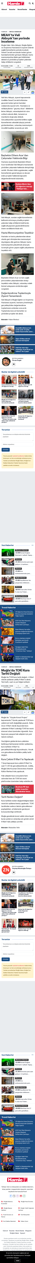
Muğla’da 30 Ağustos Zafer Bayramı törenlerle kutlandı (9, 401)
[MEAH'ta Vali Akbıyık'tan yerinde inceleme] (17, 79)
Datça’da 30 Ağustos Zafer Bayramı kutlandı (25, 417)
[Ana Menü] (2, 3)
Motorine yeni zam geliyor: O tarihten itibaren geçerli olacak (24, 563)
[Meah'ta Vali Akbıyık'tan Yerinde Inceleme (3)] (17, 264)
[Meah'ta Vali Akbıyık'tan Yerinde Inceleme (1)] (17, 142)
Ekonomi (18, 559)
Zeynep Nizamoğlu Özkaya (21, 868)
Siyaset (22, 1233)
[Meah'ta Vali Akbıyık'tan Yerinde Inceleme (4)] (17, 204)
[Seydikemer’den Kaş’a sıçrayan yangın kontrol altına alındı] (25, 394)
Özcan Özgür (16, 360)
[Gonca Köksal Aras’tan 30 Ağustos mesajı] (9, 379)
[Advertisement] (17, 508)
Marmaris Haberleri (22, 550)
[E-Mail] (13, 364)
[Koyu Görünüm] (32, 4)
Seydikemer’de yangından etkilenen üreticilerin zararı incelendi (23, 582)
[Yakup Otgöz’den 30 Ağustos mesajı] (25, 379)
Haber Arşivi (24, 1221)
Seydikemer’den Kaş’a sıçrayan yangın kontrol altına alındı (25, 401)
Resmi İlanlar (22, 9)
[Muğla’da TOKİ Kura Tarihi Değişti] (17, 700)
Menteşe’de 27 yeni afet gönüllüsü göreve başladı (23, 600)
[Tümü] (32, 545)
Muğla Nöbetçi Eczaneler (7, 1202)
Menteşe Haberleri (21, 596)
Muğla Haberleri (15, 31)
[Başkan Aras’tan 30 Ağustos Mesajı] (25, 923)
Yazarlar (12, 9)
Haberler (4, 31)
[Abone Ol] (32, 92)
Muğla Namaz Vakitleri (6, 1209)
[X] (14, 1195)
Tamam (17, 1260)
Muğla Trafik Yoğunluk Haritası (26, 1209)
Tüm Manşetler (25, 1214)
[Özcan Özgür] (6, 361)
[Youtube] (20, 1195)
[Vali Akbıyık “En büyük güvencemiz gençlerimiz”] (9, 923)
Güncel (4, 9)
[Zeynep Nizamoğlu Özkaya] (6, 870)
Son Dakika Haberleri (9, 1221)
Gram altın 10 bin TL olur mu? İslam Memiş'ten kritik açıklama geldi (24, 591)
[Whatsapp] (24, 1195)
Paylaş (5, 92)
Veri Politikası (23, 1258)
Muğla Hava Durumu (27, 1201)
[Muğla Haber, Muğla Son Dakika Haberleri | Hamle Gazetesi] (15, 3)
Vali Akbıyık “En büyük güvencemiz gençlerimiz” (9, 930)
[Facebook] (10, 1195)
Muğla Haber (14, 1233)
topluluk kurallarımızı (18, 456)
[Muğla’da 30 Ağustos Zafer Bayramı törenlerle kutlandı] (9, 394)
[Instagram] (17, 1195)
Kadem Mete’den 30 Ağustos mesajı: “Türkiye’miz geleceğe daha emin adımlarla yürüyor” (9, 419)
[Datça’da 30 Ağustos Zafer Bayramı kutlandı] (25, 410)
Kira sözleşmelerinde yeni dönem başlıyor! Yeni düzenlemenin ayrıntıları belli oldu (23, 572)
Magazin (28, 1231)
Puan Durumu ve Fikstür (7, 1215)
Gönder (5, 449)
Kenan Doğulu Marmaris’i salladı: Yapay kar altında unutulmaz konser (23, 554)
